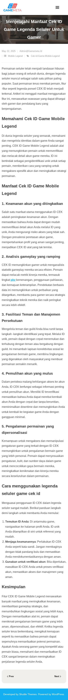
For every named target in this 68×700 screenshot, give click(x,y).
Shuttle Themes (28, 694)
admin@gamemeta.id (31, 51)
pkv (13, 279)
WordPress (58, 694)
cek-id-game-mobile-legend (45, 56)
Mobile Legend (15, 56)
